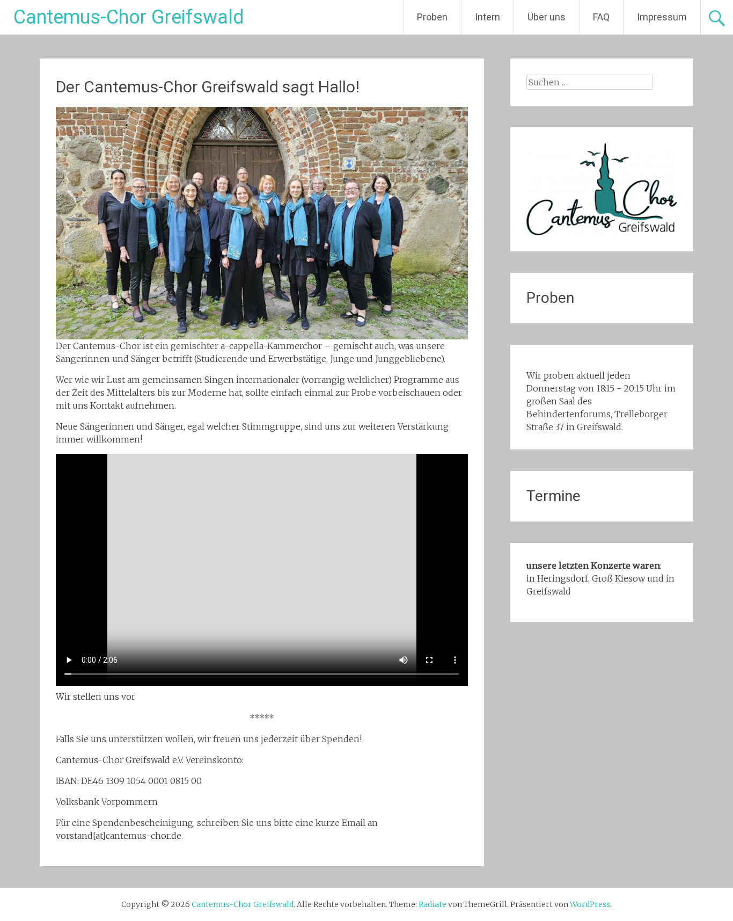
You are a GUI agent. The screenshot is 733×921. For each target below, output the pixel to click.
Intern (487, 17)
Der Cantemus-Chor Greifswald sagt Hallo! (208, 86)
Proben (432, 17)
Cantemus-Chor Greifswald (128, 17)
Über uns (546, 17)
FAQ (601, 17)
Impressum (662, 17)
